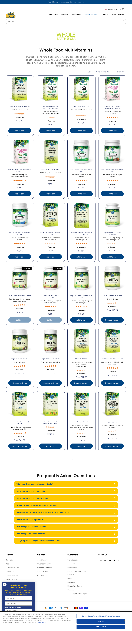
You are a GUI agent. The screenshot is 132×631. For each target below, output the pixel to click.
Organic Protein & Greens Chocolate (50, 296)
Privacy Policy (11, 579)
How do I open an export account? (31, 533)
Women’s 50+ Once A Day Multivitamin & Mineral (112, 107)
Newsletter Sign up (75, 586)
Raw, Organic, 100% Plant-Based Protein (81, 170)
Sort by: (91, 72)
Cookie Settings (12, 575)
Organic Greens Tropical (19, 359)
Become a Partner (44, 572)
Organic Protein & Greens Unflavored (112, 233)
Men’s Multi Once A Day (81, 106)
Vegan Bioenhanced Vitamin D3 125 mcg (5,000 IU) (81, 233)
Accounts (71, 564)
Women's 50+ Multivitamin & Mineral (19, 423)
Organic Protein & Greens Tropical (19, 296)
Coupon (70, 590)
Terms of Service (12, 568)
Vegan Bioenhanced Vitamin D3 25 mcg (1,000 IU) (50, 233)
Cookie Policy (41, 622)
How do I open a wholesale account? (32, 526)
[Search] (123, 21)
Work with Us (42, 575)
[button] (54, 15)
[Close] (125, 621)
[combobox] (66, 21)
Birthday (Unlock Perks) (13, 607)
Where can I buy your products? (30, 519)
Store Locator (72, 560)
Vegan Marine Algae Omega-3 (20, 106)
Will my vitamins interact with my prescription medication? (42, 512)
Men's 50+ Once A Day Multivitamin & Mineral (50, 107)
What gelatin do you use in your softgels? (34, 484)
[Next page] (72, 459)
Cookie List (10, 572)
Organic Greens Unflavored (112, 296)
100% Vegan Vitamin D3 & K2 (50, 169)
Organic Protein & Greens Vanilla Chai (81, 296)
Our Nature (10, 560)
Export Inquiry (42, 560)
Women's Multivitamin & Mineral (112, 359)
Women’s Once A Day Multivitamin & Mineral (19, 170)
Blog (7, 564)
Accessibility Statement (77, 594)
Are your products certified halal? (31, 491)
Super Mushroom (112, 422)
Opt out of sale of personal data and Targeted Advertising (101, 616)
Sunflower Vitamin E (81, 422)
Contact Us (72, 582)
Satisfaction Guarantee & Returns (77, 573)
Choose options (112, 320)
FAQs (69, 578)
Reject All (101, 621)
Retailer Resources (44, 568)
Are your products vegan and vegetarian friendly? (38, 540)
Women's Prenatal (81, 359)
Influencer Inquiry (44, 564)
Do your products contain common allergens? (36, 505)
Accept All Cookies (101, 627)
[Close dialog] (4, 584)
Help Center (72, 568)
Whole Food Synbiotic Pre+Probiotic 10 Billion (50, 423)
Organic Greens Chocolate (51, 359)
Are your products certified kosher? (32, 498)
